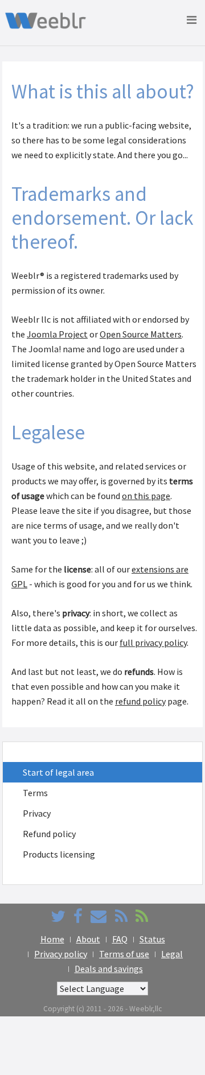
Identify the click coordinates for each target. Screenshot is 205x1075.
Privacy (37, 813)
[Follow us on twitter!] (58, 916)
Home (52, 939)
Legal (172, 953)
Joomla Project (57, 334)
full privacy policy (153, 642)
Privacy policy (60, 953)
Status (152, 939)
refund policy (140, 701)
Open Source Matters (141, 334)
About (88, 939)
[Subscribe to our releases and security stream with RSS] (142, 916)
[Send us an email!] (98, 916)
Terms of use (124, 953)
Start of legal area (58, 772)
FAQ (120, 939)
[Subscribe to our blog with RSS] (121, 916)
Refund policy (49, 833)
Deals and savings (109, 968)
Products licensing (59, 854)
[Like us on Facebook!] (78, 916)
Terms (35, 792)
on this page (146, 495)
